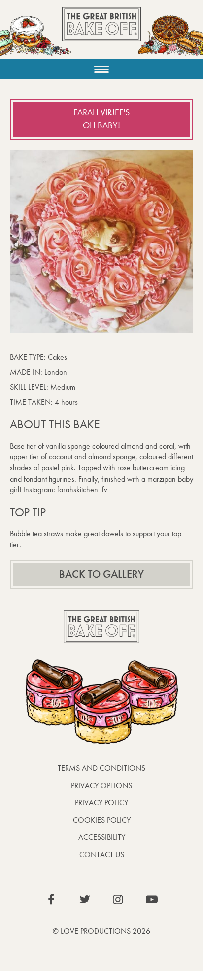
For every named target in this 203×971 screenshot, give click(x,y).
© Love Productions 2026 (101, 931)
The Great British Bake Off (101, 33)
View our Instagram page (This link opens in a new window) (118, 899)
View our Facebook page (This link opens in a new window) (51, 899)
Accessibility (101, 837)
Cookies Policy (102, 820)
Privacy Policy (101, 802)
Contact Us (101, 854)
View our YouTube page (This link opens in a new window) (152, 899)
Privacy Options (101, 785)
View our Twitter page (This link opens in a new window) (85, 899)
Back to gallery (101, 574)
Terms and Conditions (101, 768)
